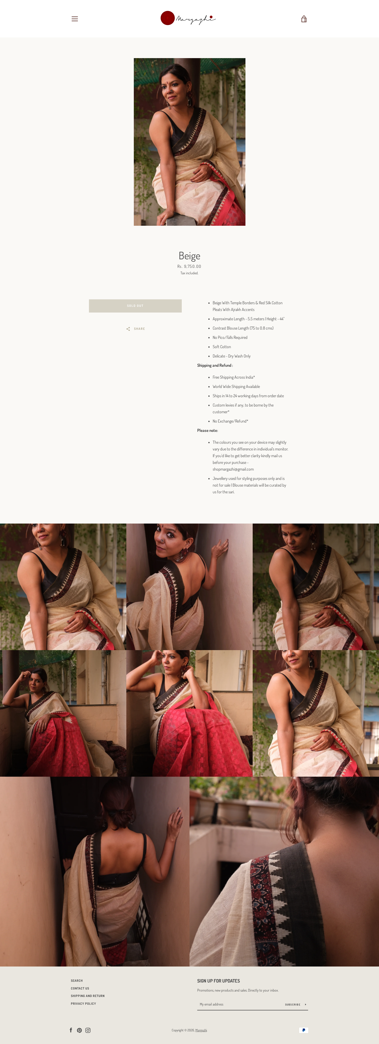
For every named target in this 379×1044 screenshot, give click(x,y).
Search (77, 981)
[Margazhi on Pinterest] (79, 1029)
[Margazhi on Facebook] (70, 1029)
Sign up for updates (218, 981)
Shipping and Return (88, 996)
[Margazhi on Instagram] (87, 1029)
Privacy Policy (83, 1004)
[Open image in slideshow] (189, 142)
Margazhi (201, 1030)
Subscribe (293, 1004)
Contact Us (80, 988)
